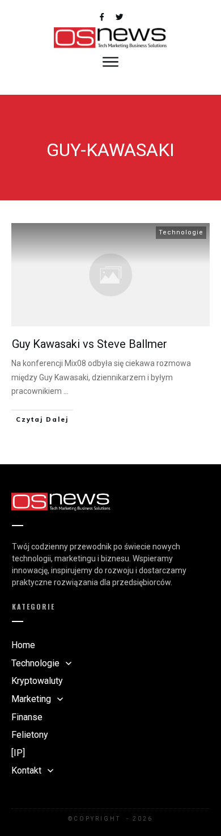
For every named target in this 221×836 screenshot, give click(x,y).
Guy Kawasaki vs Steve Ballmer (89, 344)
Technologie (181, 232)
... (66, 391)
